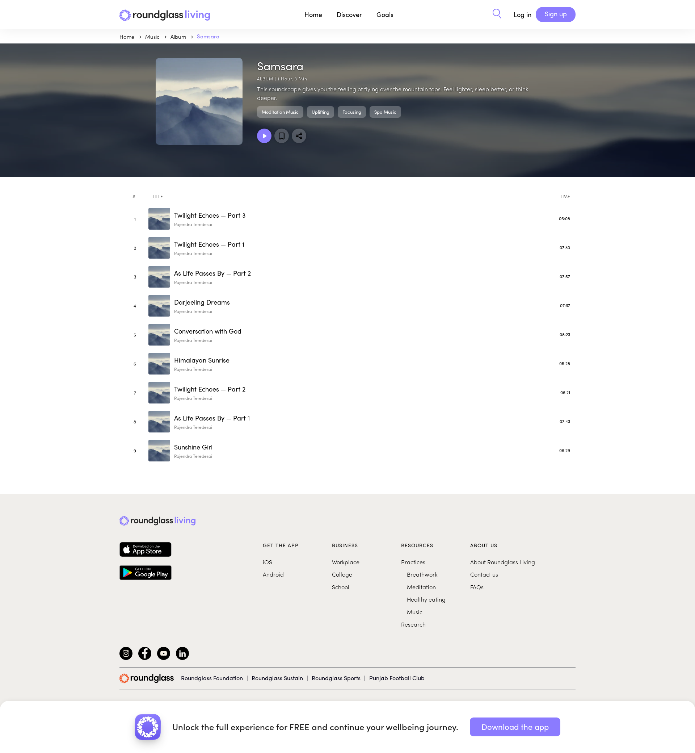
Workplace (345, 562)
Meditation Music (280, 112)
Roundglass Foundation (212, 678)
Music (414, 612)
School (340, 587)
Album (179, 36)
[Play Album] (264, 136)
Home (313, 14)
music (153, 36)
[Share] (299, 136)
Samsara (208, 36)
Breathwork (422, 574)
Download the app (515, 726)
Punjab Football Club (397, 678)
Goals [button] (384, 14)
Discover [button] (349, 14)
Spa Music (385, 112)
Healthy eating (426, 599)
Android (273, 574)
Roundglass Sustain (277, 678)
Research (413, 624)
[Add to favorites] (281, 136)
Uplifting (320, 112)
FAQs (477, 587)
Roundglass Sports (336, 678)
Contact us (484, 574)
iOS (267, 562)
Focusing (351, 112)
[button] (497, 14)
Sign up (556, 13)
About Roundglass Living (502, 562)
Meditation (421, 587)
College (342, 574)
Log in (522, 14)
